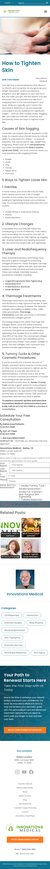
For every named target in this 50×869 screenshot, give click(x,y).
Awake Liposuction (29, 489)
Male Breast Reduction (15, 652)
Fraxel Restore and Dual (17, 286)
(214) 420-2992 (27, 854)
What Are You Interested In (8, 486)
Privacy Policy (42, 864)
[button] (45, 11)
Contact (25, 812)
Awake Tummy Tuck (32, 486)
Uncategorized (11, 615)
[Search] (47, 3)
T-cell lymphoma (36, 144)
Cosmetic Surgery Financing (25, 808)
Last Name (3, 470)
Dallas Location (24, 757)
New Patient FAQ (25, 804)
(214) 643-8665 (25, 406)
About (25, 792)
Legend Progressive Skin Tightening (23, 281)
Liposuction (32, 615)
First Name (3, 464)
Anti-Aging (39, 652)
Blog (25, 800)
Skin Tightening (12, 637)
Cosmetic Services (13, 645)
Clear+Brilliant (12, 289)
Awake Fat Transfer (30, 492)
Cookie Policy (32, 866)
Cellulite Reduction (31, 499)
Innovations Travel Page (25, 816)
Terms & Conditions (20, 866)
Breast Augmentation (14, 630)
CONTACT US (6, 441)
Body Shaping (36, 622)
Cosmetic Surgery (13, 622)
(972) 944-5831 (29, 849)
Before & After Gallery (25, 788)
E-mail (2, 475)
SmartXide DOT (13, 284)
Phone (3, 480)
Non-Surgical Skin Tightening (29, 495)
